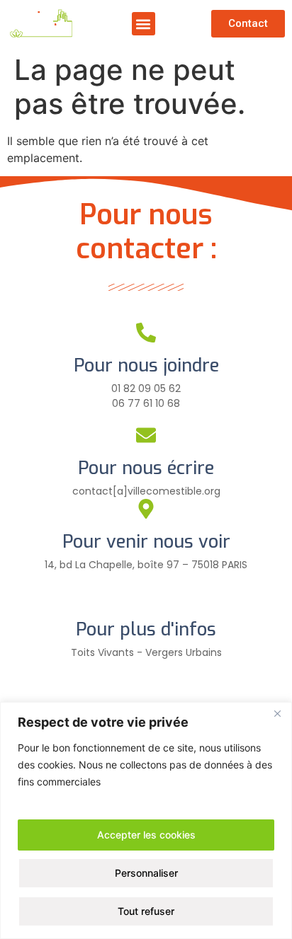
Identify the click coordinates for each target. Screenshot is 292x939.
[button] (143, 23)
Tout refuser (146, 911)
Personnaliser (146, 873)
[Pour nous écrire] (146, 435)
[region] (146, 820)
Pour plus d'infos (146, 629)
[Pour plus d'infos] (146, 596)
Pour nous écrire (146, 468)
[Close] (277, 713)
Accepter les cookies (146, 835)
